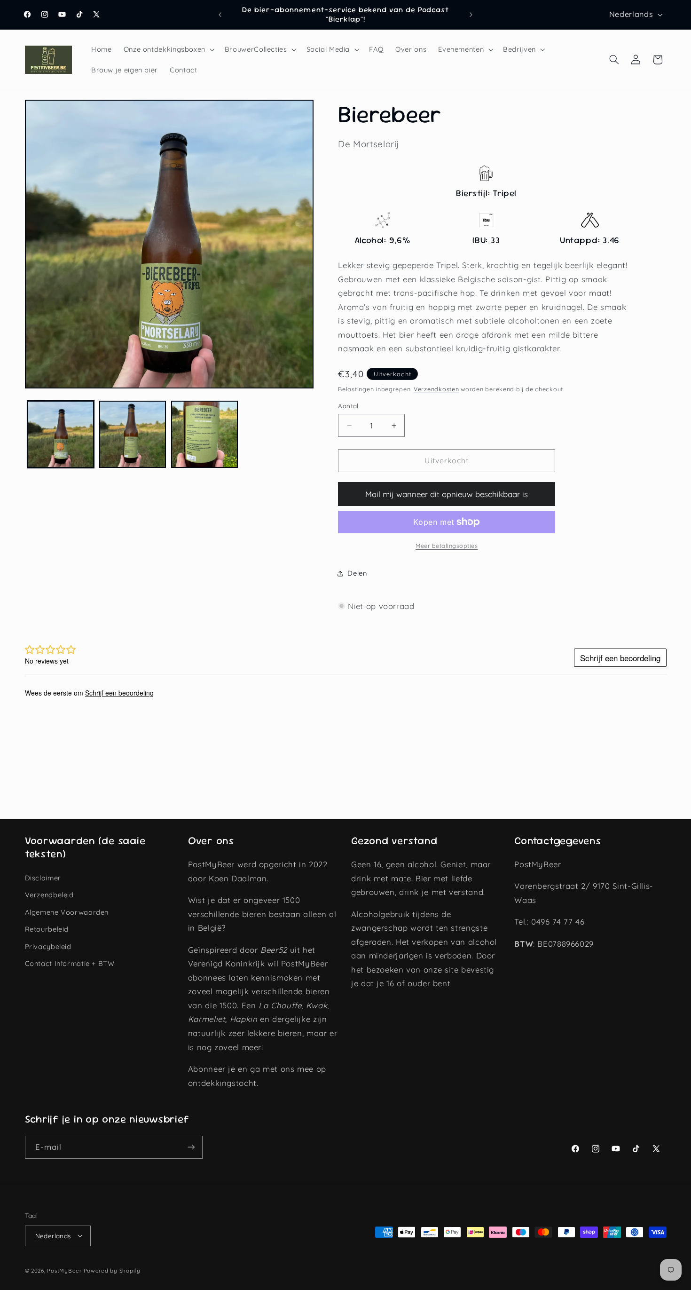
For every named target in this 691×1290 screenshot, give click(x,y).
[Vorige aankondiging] (220, 14)
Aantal (348, 406)
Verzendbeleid (49, 895)
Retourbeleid (47, 929)
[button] (168, 49)
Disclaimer (43, 877)
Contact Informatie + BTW (70, 963)
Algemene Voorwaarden (67, 912)
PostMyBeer (64, 1270)
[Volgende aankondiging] (471, 14)
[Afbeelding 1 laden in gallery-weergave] (60, 434)
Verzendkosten (436, 389)
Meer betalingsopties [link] (447, 545)
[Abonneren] (191, 1147)
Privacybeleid (48, 946)
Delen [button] (357, 573)
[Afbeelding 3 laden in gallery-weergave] (204, 434)
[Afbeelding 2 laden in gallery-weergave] (132, 434)
